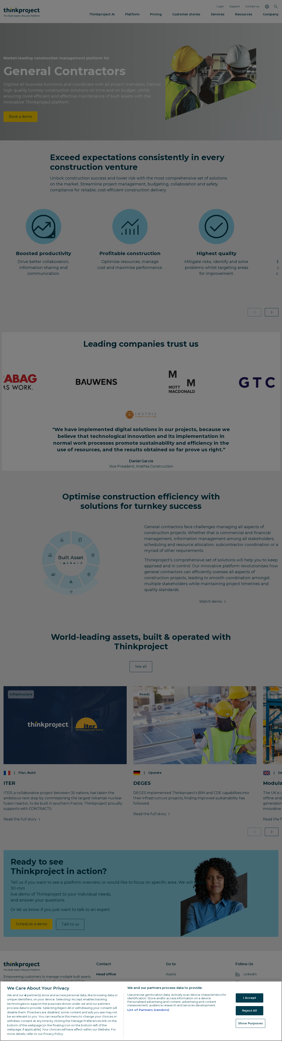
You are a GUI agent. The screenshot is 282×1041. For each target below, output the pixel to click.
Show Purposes (250, 1023)
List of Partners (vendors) (148, 1010)
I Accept (249, 998)
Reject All (249, 1010)
